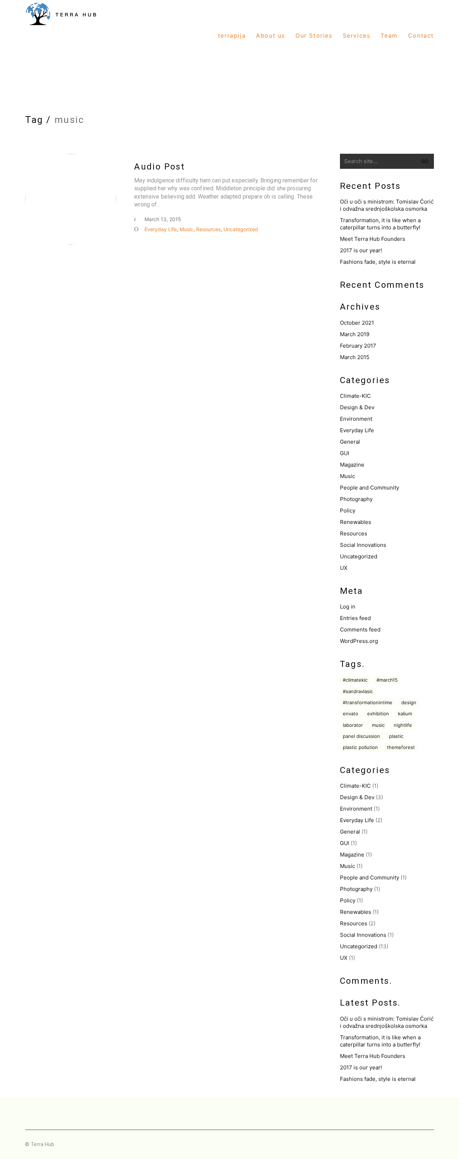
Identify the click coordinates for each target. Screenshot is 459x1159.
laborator (353, 725)
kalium (405, 713)
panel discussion (361, 736)
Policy (347, 510)
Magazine (352, 464)
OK (435, 1149)
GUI (344, 453)
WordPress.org (359, 641)
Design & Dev (357, 407)
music (378, 725)
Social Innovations (363, 545)
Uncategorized (240, 229)
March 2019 (354, 334)
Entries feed (355, 618)
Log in (347, 606)
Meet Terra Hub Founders (372, 238)
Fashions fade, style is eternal (378, 261)
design (408, 702)
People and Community (369, 487)
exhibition (378, 713)
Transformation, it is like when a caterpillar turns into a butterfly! (380, 224)
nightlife (403, 725)
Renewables (355, 522)
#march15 (387, 680)
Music (186, 229)
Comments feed (360, 629)
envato (350, 713)
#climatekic (355, 680)
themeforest (401, 747)
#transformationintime (367, 702)
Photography (356, 499)
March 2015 (354, 357)
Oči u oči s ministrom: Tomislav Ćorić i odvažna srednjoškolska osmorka (387, 205)
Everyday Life (161, 229)
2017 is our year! (361, 250)
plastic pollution (360, 747)
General (350, 441)
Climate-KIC (355, 395)
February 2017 (358, 345)
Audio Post (159, 166)
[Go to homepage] (61, 36)
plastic (396, 736)
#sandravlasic (358, 691)
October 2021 (357, 322)
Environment (356, 418)
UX (343, 567)
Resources (208, 229)
